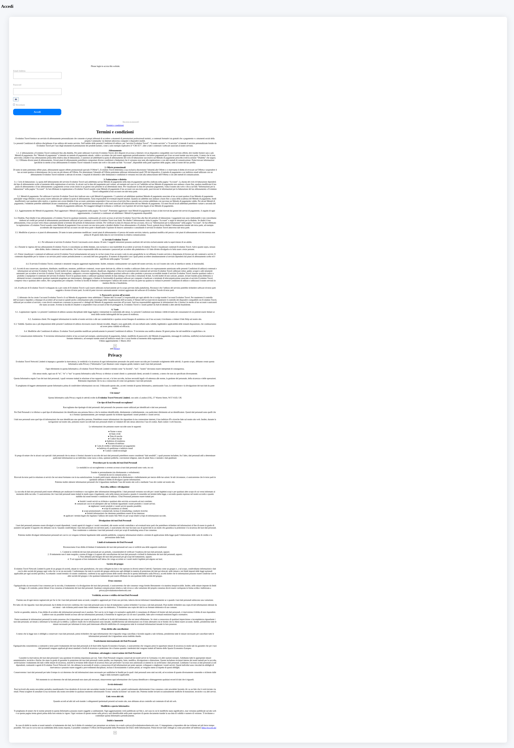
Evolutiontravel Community (115, 59)
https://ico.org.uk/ (209, 728)
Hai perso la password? (131, 122)
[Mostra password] (16, 99)
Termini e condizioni (115, 125)
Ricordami (20, 105)
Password (17, 85)
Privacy (117, 348)
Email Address (19, 71)
